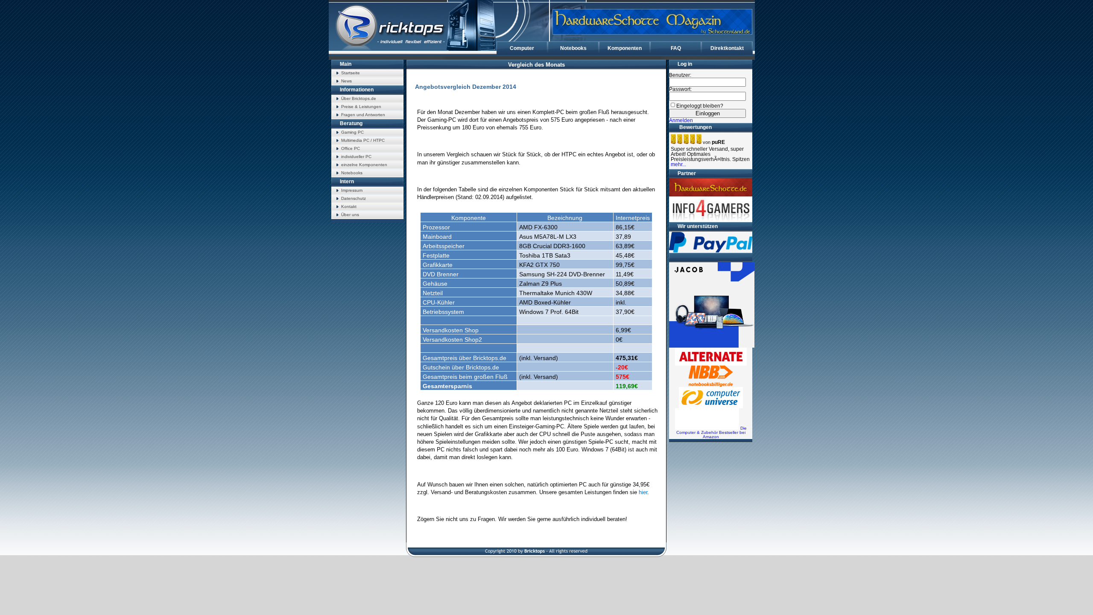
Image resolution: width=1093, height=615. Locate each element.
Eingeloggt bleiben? (699, 106)
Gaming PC (352, 132)
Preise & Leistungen (361, 106)
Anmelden (681, 120)
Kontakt (349, 206)
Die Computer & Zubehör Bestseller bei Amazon (711, 432)
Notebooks (573, 48)
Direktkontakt (727, 48)
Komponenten (625, 48)
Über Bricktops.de (358, 98)
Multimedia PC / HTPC (363, 140)
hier (643, 492)
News (346, 81)
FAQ (676, 48)
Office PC (350, 148)
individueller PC (356, 156)
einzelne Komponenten (364, 164)
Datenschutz (353, 198)
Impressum (351, 190)
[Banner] (652, 22)
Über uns (350, 214)
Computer (522, 48)
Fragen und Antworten (363, 114)
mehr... (678, 164)
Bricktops (395, 30)
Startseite (350, 72)
